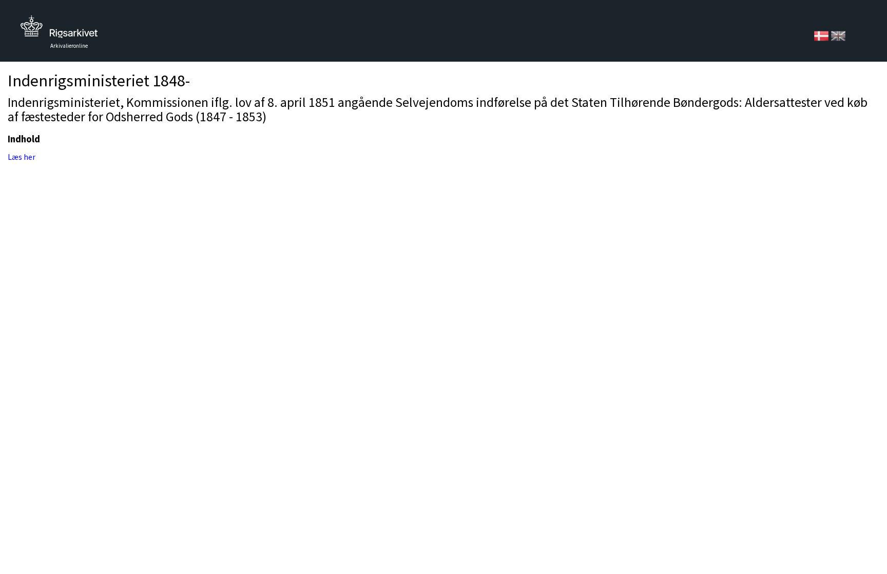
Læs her (21, 157)
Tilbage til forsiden (59, 29)
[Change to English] (838, 35)
